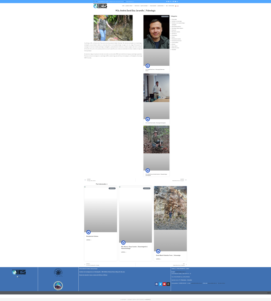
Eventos (173, 37)
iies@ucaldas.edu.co (180, 271)
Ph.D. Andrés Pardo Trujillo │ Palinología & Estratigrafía (156, 122)
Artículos (173, 44)
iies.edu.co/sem (221, 283)
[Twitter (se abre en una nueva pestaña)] (167, 1)
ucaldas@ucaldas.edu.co (196, 283)
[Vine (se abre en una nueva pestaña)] (177, 1)
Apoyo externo (174, 46)
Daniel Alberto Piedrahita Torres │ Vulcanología (168, 255)
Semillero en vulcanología (177, 21)
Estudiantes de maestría (176, 38)
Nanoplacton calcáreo (176, 31)
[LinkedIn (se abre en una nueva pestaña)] (174, 1)
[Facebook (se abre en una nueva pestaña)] (169, 1)
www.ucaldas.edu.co (212, 283)
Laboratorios (174, 33)
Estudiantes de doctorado (176, 40)
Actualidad (174, 49)
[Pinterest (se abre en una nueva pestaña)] (170, 1)
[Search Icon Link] (94, 1)
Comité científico (175, 42)
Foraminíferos (174, 35)
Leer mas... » (88, 239)
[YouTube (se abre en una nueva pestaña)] (176, 1)
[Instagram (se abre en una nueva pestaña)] (172, 1)
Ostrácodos (174, 30)
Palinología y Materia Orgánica (177, 28)
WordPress (148, 299)
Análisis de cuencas (175, 47)
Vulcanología (174, 19)
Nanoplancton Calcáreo (92, 236)
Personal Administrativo (176, 26)
